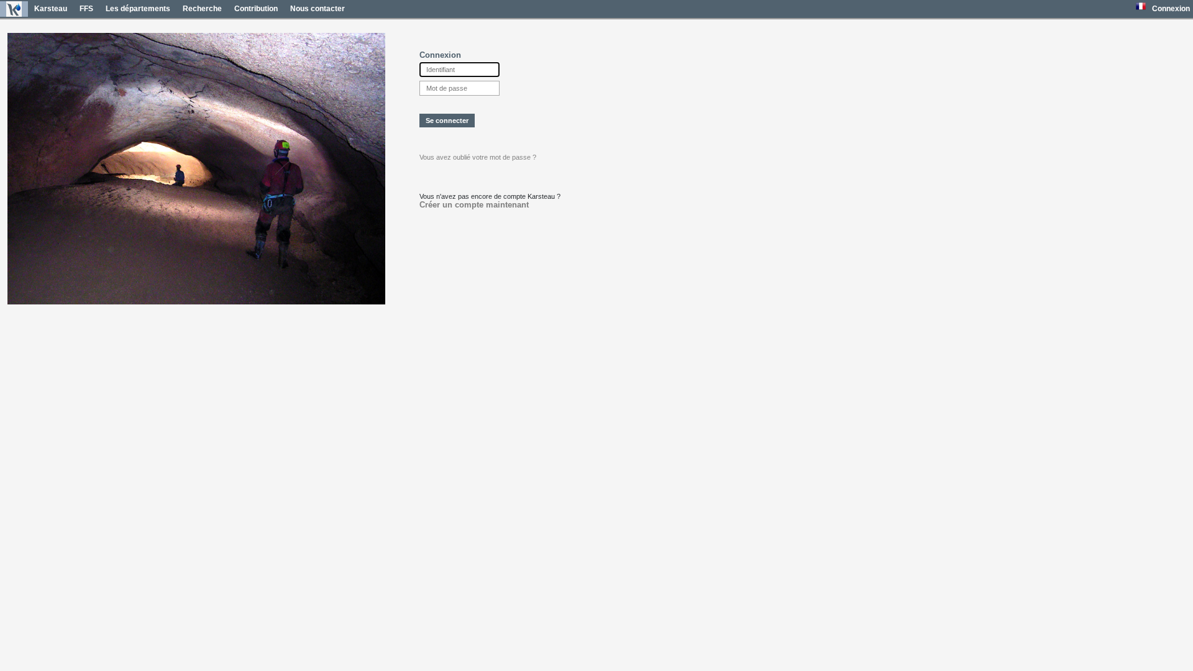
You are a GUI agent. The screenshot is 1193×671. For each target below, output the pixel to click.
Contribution (256, 8)
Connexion (1171, 8)
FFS (86, 8)
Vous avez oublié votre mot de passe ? (477, 157)
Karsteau (50, 8)
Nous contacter (317, 8)
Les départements (138, 8)
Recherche (202, 8)
